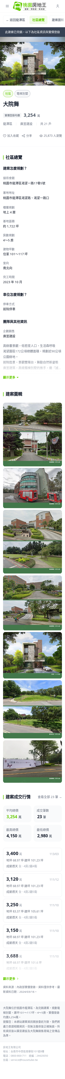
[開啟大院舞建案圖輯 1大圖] (32, 435)
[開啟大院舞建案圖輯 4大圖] (32, 603)
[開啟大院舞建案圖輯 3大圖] (32, 542)
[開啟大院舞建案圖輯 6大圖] (32, 709)
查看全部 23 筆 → (50, 797)
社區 (8, 94)
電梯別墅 (22, 94)
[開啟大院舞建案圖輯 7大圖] (32, 761)
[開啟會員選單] (57, 6)
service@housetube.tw (24, 1060)
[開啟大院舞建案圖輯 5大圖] (32, 655)
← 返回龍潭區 (15, 20)
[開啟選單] (7, 6)
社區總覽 (38, 20)
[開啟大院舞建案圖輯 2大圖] (32, 488)
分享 (29, 136)
